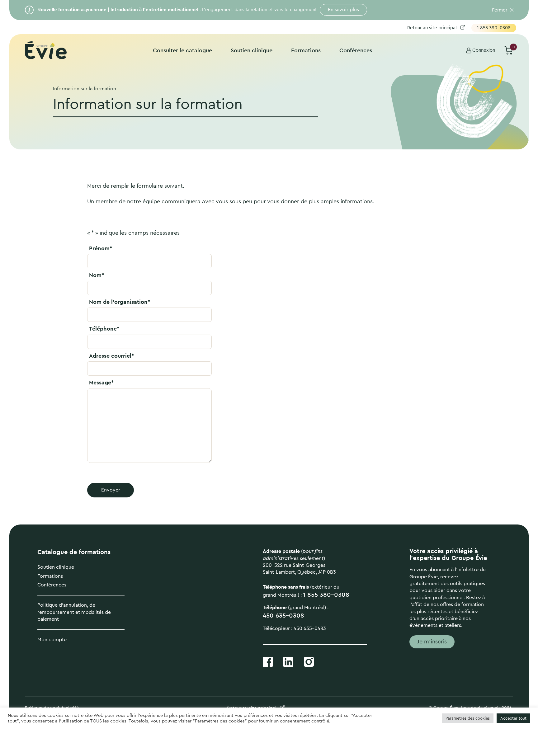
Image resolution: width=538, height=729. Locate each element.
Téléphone (104, 329)
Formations (306, 50)
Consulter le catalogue (182, 50)
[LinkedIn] (288, 661)
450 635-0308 (283, 616)
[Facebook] (268, 661)
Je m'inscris (432, 641)
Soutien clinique (251, 50)
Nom (96, 275)
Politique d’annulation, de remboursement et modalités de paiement (74, 612)
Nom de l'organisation (119, 302)
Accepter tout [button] (513, 718)
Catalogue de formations (74, 552)
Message (101, 382)
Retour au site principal (432, 28)
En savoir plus (343, 9)
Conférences (355, 50)
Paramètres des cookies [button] (468, 718)
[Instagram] (309, 661)
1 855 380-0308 (494, 28)
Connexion (483, 50)
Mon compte (52, 639)
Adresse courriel (111, 356)
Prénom (100, 248)
